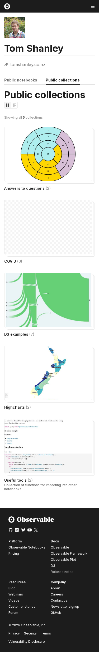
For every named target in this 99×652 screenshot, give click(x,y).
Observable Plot (63, 560)
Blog (12, 588)
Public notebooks (20, 80)
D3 (53, 566)
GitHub (56, 613)
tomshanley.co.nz (27, 64)
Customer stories (21, 606)
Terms (46, 633)
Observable (60, 547)
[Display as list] (14, 105)
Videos (14, 600)
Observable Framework (69, 553)
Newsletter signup (65, 606)
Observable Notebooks (26, 547)
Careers (57, 594)
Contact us (59, 600)
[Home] (31, 522)
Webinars (15, 594)
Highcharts (17, 407)
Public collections (63, 80)
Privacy (14, 633)
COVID (13, 261)
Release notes (62, 572)
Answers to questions (27, 188)
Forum (13, 613)
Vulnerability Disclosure (26, 642)
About (55, 588)
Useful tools (18, 480)
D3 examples (19, 334)
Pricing (13, 553)
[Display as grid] (7, 105)
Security (30, 633)
